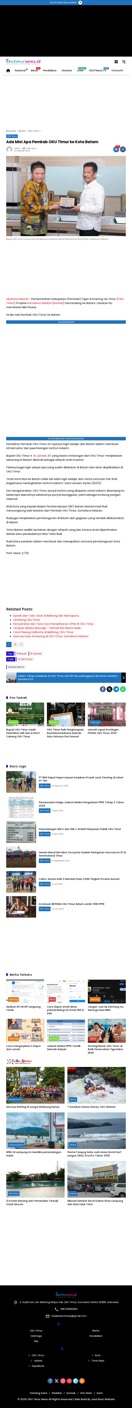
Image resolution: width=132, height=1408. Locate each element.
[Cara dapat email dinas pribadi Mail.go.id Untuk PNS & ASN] (66, 991)
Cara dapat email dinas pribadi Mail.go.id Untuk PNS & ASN (65, 1010)
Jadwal (38, 1360)
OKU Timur (12, 136)
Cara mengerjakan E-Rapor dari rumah (23, 1047)
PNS (36, 1341)
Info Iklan (86, 1393)
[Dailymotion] (75, 1381)
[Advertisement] (66, 31)
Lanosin (42, 456)
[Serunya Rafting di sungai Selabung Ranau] (35, 1085)
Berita (52, 999)
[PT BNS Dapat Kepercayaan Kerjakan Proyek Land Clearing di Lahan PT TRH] (21, 782)
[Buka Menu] (116, 62)
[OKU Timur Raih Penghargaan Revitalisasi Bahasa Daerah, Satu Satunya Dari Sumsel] (66, 714)
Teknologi (13, 999)
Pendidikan (96, 1336)
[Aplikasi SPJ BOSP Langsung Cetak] (25, 991)
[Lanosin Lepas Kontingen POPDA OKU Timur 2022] (107, 714)
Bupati (22, 653)
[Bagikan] (123, 149)
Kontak (71, 1393)
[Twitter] (109, 689)
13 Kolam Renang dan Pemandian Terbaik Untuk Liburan (32, 1202)
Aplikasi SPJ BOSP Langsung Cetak (23, 1008)
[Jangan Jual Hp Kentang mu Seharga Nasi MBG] (107, 991)
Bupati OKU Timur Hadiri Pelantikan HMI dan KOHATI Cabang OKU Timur (23, 733)
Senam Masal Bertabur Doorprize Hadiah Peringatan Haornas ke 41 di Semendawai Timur (82, 854)
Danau (73, 1099)
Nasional (13, 722)
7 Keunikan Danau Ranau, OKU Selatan (91, 1107)
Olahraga (95, 722)
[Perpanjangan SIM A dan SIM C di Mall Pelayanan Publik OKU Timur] (21, 832)
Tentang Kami (38, 1393)
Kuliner (73, 1193)
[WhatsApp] (123, 689)
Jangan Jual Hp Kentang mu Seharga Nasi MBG (106, 1008)
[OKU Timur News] (23, 61)
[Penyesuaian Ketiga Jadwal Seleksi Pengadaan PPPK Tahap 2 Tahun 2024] (21, 807)
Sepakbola (38, 1366)
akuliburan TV (15, 1099)
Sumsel (58, 303)
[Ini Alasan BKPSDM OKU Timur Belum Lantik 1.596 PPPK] (21, 907)
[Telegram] (116, 689)
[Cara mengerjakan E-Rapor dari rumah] (25, 1031)
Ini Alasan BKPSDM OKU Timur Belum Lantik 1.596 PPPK (71, 904)
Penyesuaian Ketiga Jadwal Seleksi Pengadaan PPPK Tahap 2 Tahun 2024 (81, 804)
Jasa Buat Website (103, 1399)
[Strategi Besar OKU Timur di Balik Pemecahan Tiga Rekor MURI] (107, 1031)
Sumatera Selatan (39, 303)
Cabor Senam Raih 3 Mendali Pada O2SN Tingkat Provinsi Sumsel (79, 879)
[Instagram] (63, 1381)
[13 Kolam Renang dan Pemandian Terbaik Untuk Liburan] (35, 1179)
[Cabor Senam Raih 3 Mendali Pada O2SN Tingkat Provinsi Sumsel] (21, 882)
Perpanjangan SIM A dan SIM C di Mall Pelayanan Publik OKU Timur (80, 829)
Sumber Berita (16, 667)
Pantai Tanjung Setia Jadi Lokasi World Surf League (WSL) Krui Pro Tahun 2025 (94, 1154)
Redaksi (57, 1393)
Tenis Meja (97, 1360)
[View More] (66, 1061)
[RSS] (82, 1381)
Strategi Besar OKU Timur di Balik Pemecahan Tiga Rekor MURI (105, 1049)
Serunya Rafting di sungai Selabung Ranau (32, 1107)
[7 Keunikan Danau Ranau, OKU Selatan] (96, 1085)
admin (17, 148)
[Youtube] (69, 1381)
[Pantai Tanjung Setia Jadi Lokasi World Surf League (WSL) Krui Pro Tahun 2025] (96, 1130)
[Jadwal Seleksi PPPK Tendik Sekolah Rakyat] (66, 1031)
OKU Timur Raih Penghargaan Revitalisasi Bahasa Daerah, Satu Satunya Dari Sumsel (65, 733)
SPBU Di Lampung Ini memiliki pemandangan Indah (33, 1154)
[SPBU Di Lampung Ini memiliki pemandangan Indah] (35, 1130)
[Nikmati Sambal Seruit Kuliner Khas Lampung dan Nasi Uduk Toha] (96, 1179)
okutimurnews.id (17, 299)
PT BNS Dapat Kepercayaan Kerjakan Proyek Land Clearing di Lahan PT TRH (81, 779)
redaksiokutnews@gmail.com (69, 1316)
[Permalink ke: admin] (10, 149)
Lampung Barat (16, 1144)
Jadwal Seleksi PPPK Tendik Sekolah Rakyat (64, 1047)
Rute (98, 1355)
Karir (100, 1393)
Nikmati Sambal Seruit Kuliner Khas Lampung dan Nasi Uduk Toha (95, 1202)
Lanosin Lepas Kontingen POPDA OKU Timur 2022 (103, 731)
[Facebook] (103, 689)
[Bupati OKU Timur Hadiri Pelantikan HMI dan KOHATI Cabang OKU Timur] (25, 714)
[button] (124, 62)
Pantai (73, 1144)
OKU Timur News (37, 1399)
